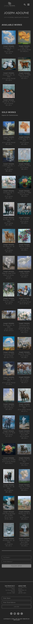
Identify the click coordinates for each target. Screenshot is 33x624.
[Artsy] (22, 614)
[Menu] (28, 4)
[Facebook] (18, 614)
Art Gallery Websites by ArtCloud (22, 619)
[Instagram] (15, 614)
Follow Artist (16, 566)
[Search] (25, 4)
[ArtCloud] (11, 614)
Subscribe (16, 606)
